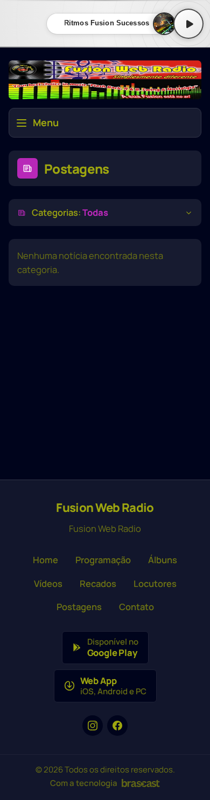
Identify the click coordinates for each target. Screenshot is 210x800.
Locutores (155, 583)
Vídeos (48, 583)
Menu (46, 122)
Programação (103, 559)
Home (45, 559)
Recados (98, 583)
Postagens (79, 606)
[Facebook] (117, 725)
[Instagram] (92, 725)
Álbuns (162, 559)
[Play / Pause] (188, 24)
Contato (136, 606)
